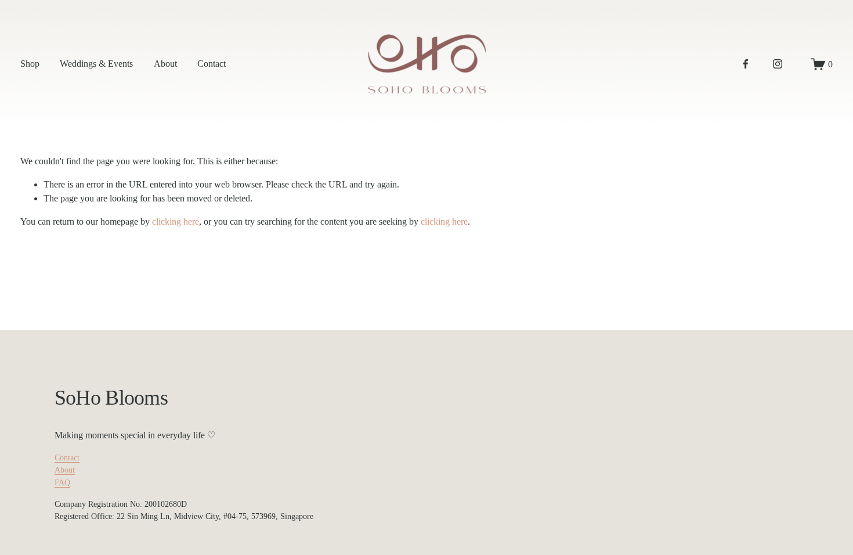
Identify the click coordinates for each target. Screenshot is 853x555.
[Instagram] (777, 64)
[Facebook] (745, 64)
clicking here (175, 221)
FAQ (62, 482)
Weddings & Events (96, 64)
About (165, 64)
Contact (211, 64)
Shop (29, 64)
